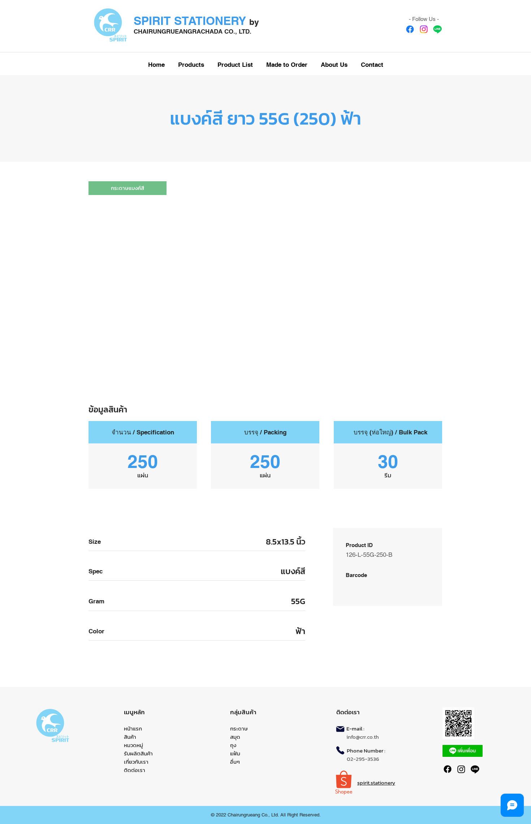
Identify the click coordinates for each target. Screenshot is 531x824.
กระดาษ (239, 728)
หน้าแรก (133, 728)
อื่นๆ (235, 762)
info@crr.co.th (362, 737)
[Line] (437, 29)
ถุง (233, 745)
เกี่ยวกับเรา (136, 762)
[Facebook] (410, 29)
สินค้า (130, 737)
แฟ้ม (235, 753)
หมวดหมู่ (133, 745)
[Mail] (340, 729)
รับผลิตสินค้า (138, 753)
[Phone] (340, 750)
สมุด (235, 737)
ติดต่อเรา (134, 770)
